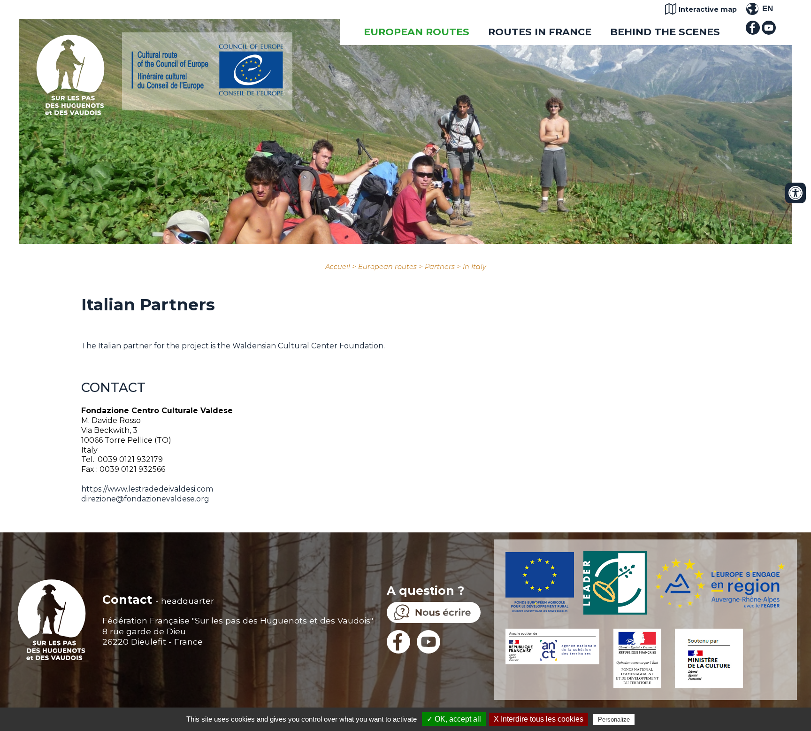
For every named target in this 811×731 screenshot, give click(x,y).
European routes (416, 32)
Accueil (337, 266)
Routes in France (539, 32)
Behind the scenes (665, 32)
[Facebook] (753, 32)
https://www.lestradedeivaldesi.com (147, 489)
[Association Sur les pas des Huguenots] (70, 112)
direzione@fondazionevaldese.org (145, 498)
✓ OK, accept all (454, 719)
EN (767, 8)
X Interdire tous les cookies (538, 719)
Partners (440, 266)
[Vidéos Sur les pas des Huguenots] (769, 32)
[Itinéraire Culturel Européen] (207, 93)
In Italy (474, 266)
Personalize (614, 719)
